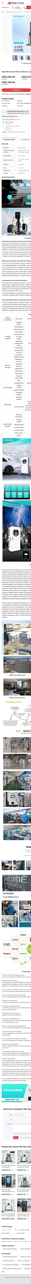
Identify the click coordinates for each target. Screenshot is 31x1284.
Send (16, 1137)
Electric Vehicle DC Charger (10, 1249)
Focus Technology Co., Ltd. (21, 1277)
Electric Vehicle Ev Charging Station (12, 1268)
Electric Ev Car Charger (24, 1260)
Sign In (4, 132)
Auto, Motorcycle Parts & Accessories (14, 12)
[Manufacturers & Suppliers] (15, 2)
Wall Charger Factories (9, 1260)
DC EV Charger (5, 1233)
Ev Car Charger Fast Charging (10, 1264)
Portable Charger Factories (10, 1256)
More (3, 1271)
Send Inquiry (16, 90)
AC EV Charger (20, 1233)
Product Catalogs (25, 1230)
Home (3, 12)
